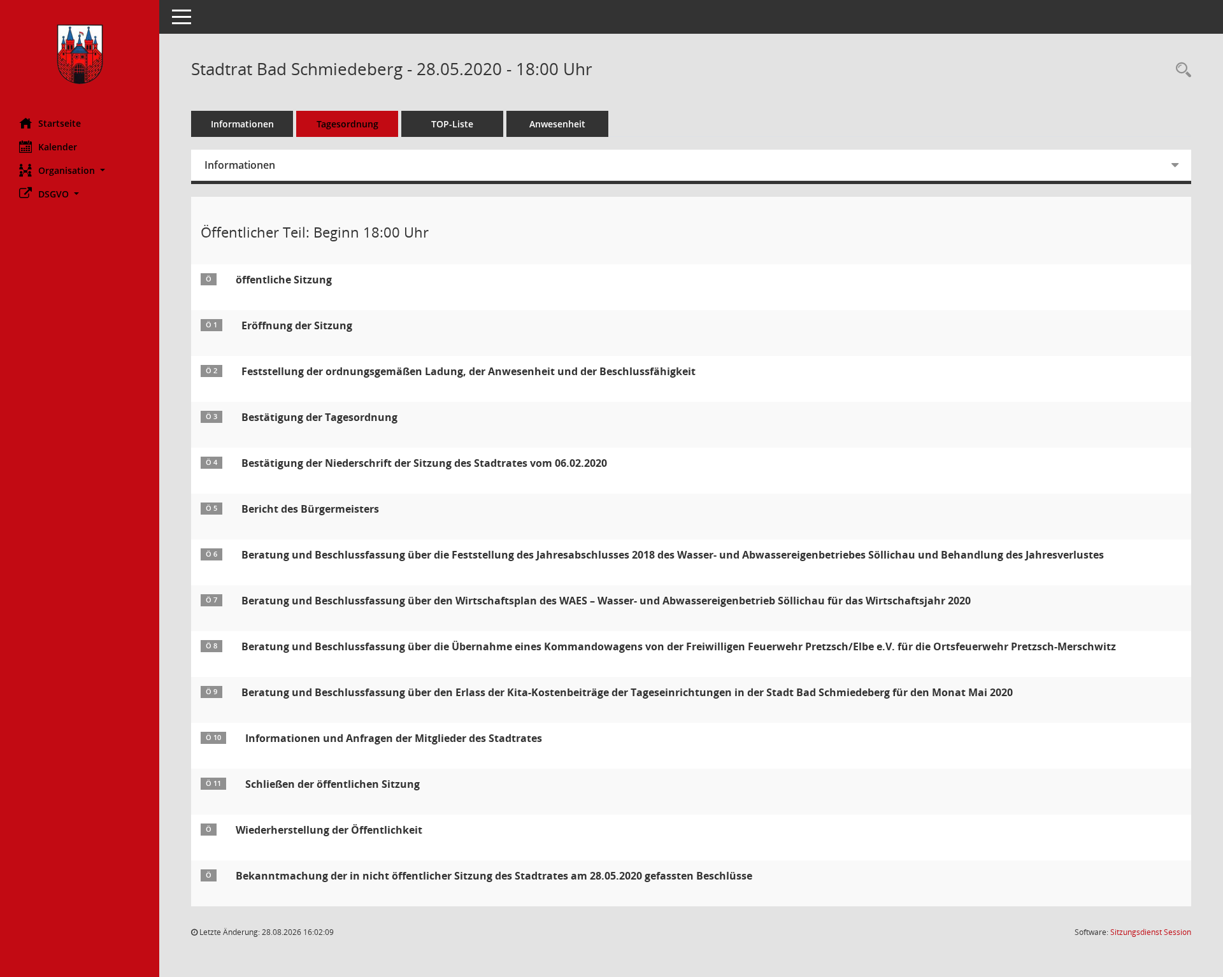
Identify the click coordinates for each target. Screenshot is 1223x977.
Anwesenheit (557, 124)
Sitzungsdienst (1150, 932)
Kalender (57, 147)
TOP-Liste (452, 124)
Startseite (59, 123)
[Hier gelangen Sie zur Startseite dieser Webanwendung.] (79, 54)
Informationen (242, 124)
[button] (79, 170)
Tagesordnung (347, 124)
